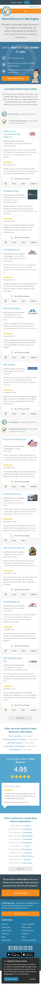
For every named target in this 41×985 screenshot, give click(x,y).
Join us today (20, 892)
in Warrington (20, 736)
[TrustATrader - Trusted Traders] (7, 9)
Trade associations (28, 924)
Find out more (20, 123)
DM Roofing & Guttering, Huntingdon (17, 789)
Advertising (6, 927)
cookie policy (8, 974)
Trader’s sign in (34, 7)
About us (5, 924)
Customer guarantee (28, 940)
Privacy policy (26, 927)
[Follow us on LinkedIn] (25, 948)
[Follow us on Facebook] (10, 948)
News (4, 937)
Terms (23, 937)
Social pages (6, 940)
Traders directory (27, 930)
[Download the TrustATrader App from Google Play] (14, 955)
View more (20, 718)
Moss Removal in (20, 825)
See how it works (20, 913)
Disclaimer (25, 933)
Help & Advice (7, 930)
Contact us (5, 933)
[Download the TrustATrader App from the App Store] (28, 955)
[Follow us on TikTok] (30, 948)
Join (26, 2)
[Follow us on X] (15, 948)
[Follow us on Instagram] (20, 948)
